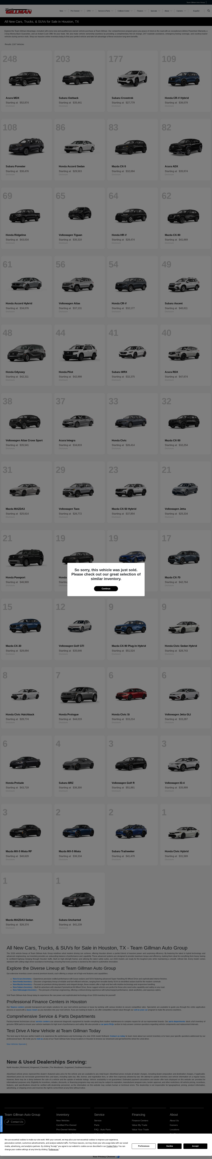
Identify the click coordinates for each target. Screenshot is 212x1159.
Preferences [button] (54, 1149)
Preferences (143, 1146)
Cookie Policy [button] (111, 1146)
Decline (169, 1146)
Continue (106, 588)
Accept (195, 1146)
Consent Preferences (1, 1124)
